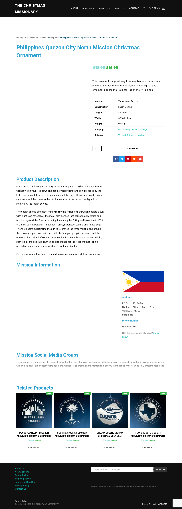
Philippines (54, 37)
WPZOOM (162, 504)
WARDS (118, 8)
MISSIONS (87, 8)
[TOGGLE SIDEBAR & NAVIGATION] (164, 9)
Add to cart (132, 148)
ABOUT (74, 8)
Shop (25, 37)
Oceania (44, 37)
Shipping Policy (23, 478)
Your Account (22, 471)
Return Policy (21, 475)
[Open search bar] (144, 9)
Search (160, 469)
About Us (19, 468)
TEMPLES (103, 8)
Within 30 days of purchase (132, 135)
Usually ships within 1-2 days (132, 129)
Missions (34, 37)
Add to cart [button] (34, 448)
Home (19, 37)
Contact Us (20, 488)
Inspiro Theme (148, 504)
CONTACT (134, 8)
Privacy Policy (22, 485)
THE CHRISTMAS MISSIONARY (30, 8)
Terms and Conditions (26, 482)
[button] (116, 159)
